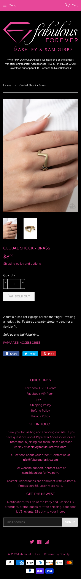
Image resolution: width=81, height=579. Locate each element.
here (59, 486)
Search (40, 399)
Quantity (9, 275)
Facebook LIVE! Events (40, 388)
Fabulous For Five (29, 554)
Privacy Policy (40, 416)
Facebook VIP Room (40, 394)
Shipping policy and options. (22, 264)
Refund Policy (40, 410)
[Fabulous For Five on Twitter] (32, 542)
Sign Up (70, 522)
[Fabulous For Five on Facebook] (39, 542)
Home (7, 85)
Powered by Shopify (57, 554)
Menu (12, 5)
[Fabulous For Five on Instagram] (47, 542)
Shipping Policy (40, 405)
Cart (74, 5)
